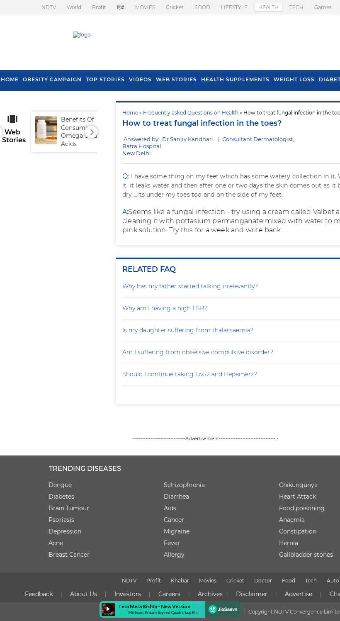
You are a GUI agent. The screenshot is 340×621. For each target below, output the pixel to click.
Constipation (297, 531)
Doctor (263, 580)
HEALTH (268, 7)
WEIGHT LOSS (294, 79)
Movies (207, 580)
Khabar (180, 580)
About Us (83, 594)
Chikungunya (298, 485)
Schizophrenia (184, 485)
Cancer (174, 520)
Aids (170, 508)
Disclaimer (251, 594)
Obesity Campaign (52, 79)
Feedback (39, 594)
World (74, 7)
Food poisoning (302, 508)
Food (288, 580)
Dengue (60, 485)
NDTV (48, 7)
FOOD (202, 7)
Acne (56, 543)
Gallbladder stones (306, 554)
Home (130, 113)
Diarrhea (176, 496)
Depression (65, 531)
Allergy (174, 554)
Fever (172, 543)
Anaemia (292, 520)
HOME (10, 79)
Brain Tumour (69, 508)
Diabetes (61, 496)
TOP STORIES (105, 79)
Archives (210, 594)
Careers (169, 594)
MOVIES (145, 7)
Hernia (288, 543)
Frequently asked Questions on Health (190, 113)
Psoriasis (61, 520)
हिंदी (120, 7)
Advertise (298, 594)
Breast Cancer (69, 554)
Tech (311, 580)
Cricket (175, 7)
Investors (127, 594)
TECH (296, 7)
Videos (140, 79)
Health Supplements (235, 79)
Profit (99, 7)
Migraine (176, 531)
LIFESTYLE (234, 7)
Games (323, 7)
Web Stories (176, 79)
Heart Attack (297, 496)
